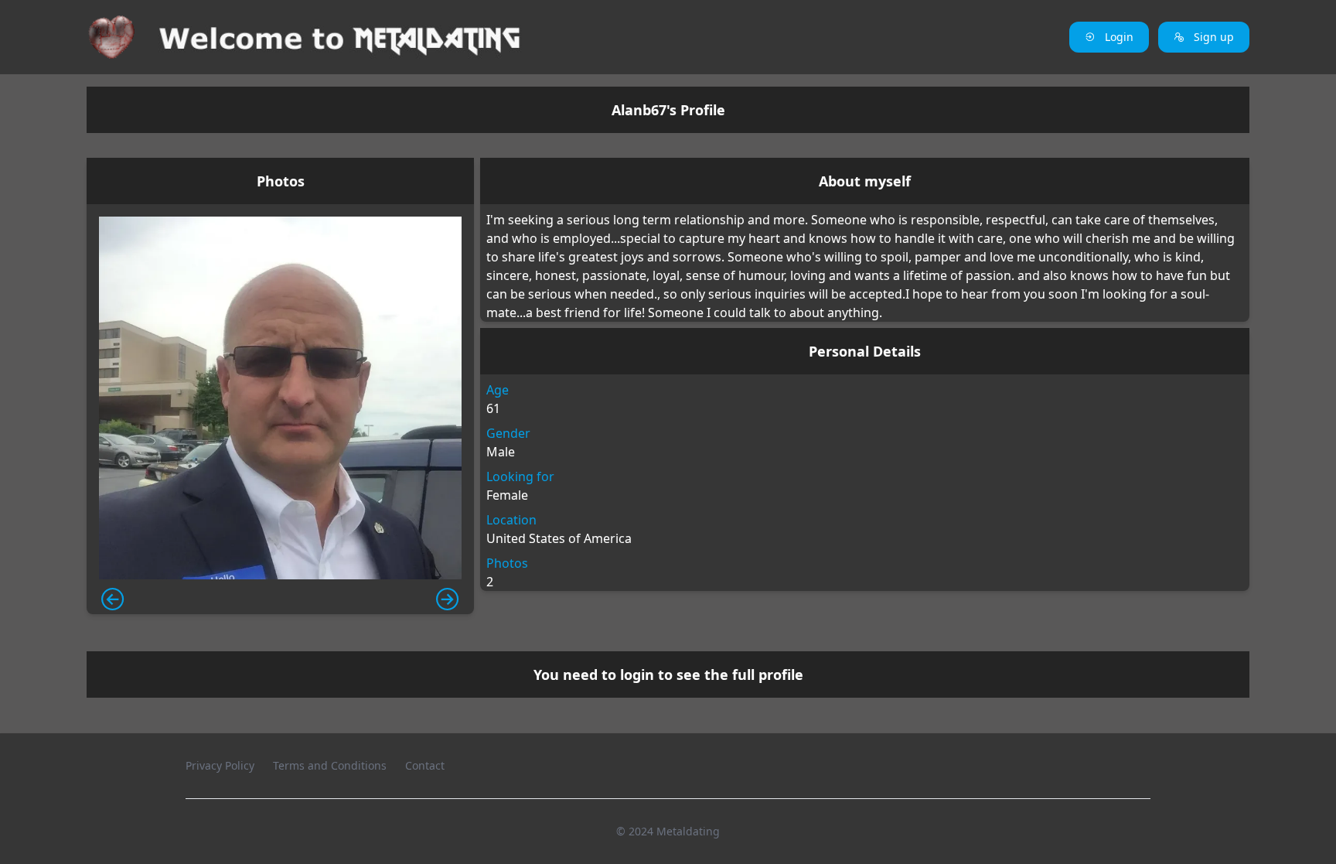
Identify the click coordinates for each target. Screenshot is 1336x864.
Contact (425, 765)
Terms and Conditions (330, 765)
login (637, 674)
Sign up (1212, 36)
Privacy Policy (220, 765)
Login (1117, 36)
